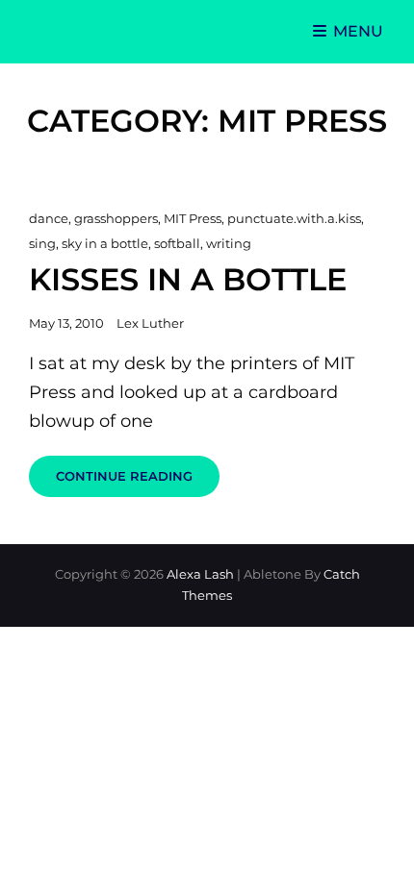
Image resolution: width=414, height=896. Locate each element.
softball (177, 243)
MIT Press (192, 218)
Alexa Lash (200, 574)
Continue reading (138, 482)
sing (42, 243)
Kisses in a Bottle (188, 279)
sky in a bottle (105, 243)
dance (48, 218)
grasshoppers (116, 218)
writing (228, 243)
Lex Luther (150, 323)
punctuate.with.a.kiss (294, 218)
